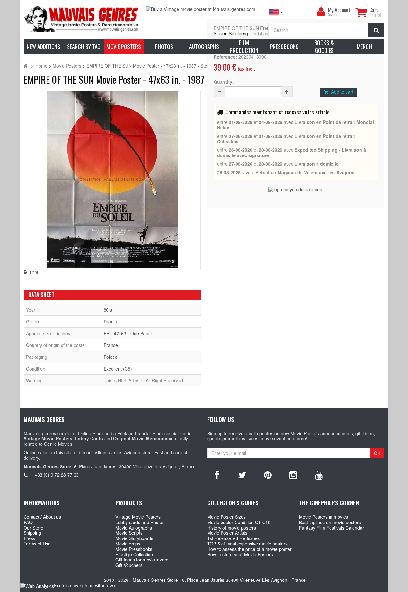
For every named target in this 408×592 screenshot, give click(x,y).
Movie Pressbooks (133, 549)
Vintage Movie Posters (138, 517)
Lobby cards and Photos (139, 522)
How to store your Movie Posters (240, 554)
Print (34, 272)
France (111, 345)
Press (29, 538)
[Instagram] (293, 474)
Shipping (32, 533)
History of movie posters (231, 527)
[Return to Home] (26, 65)
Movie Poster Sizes (226, 517)
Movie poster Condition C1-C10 (239, 522)
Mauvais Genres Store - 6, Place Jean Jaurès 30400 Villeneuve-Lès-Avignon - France (219, 580)
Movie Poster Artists (227, 533)
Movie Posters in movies (323, 517)
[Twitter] (242, 474)
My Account (339, 9)
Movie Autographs (133, 527)
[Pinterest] (267, 474)
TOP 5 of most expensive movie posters (247, 543)
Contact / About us (42, 517)
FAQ (28, 522)
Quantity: (224, 82)
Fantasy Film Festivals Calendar (331, 527)
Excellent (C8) (118, 368)
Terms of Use (37, 543)
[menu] (321, 12)
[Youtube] (318, 474)
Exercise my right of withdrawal (85, 585)
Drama (110, 321)
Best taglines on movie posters (330, 522)
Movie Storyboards (134, 538)
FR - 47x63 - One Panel (128, 333)
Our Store (33, 527)
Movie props (127, 543)
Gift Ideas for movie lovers (141, 559)
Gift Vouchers (128, 565)
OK (377, 453)
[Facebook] (216, 474)
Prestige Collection (134, 554)
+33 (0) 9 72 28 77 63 (57, 475)
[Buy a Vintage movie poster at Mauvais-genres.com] (204, 9)
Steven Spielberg (231, 33)
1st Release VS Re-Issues (233, 538)
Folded (111, 357)
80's (108, 310)
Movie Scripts (128, 533)
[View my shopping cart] (360, 12)
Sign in (333, 14)
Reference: (225, 57)
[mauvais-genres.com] (82, 18)
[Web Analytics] (37, 586)
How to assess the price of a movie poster (249, 549)
